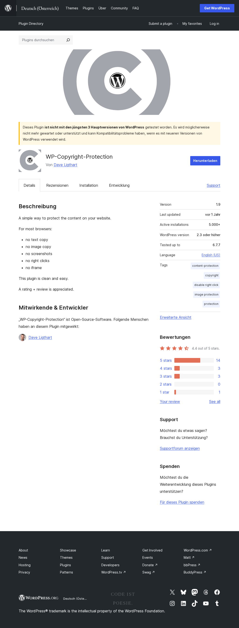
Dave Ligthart (65, 164)
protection (211, 304)
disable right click (206, 285)
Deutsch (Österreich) (78, 598)
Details (29, 185)
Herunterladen (205, 161)
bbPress (192, 565)
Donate (150, 565)
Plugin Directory (31, 24)
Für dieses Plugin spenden (182, 502)
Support (213, 185)
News (23, 557)
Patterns (66, 572)
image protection (206, 294)
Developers (110, 565)
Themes (66, 557)
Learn (105, 550)
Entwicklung (119, 185)
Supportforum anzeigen (180, 448)
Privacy (24, 572)
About (23, 550)
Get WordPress (217, 8)
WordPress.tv (113, 572)
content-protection (205, 265)
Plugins (65, 565)
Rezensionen (57, 185)
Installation (88, 185)
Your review (170, 401)
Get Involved (152, 550)
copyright (211, 275)
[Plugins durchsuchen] (68, 40)
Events (147, 557)
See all (214, 401)
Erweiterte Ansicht (175, 317)
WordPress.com (198, 550)
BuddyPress (195, 572)
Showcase (68, 550)
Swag (148, 572)
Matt (189, 557)
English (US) (211, 255)
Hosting (25, 565)
